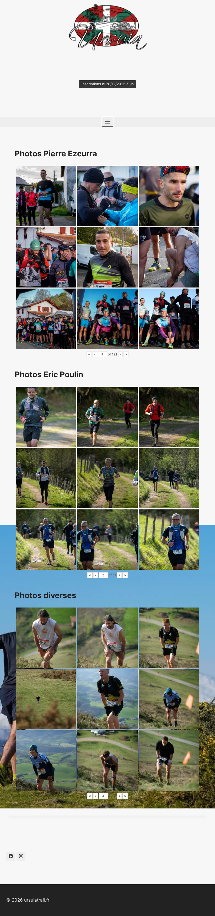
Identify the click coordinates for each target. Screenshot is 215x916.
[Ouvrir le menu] (107, 122)
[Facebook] (10, 856)
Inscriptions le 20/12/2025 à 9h (108, 84)
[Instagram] (21, 856)
